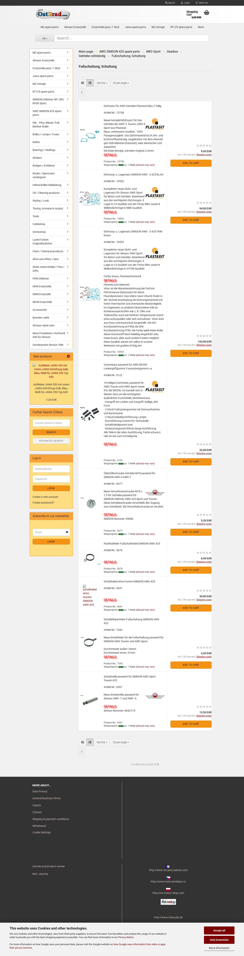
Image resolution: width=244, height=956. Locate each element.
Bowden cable (41, 317)
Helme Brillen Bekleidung (47, 185)
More (201, 27)
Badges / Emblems (44, 165)
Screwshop (39, 231)
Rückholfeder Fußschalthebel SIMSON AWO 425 (132, 543)
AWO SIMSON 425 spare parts (47, 113)
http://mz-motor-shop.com (168, 892)
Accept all (219, 930)
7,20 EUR (51, 399)
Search (171, 3)
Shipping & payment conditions (50, 819)
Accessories (40, 309)
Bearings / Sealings (44, 149)
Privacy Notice (126, 937)
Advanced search (51, 441)
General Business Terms (46, 798)
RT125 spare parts (181, 27)
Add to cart (191, 163)
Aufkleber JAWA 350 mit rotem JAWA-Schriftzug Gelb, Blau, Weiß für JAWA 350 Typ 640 (51, 388)
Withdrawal (39, 825)
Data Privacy (39, 791)
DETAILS (110, 155)
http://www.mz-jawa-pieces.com (168, 870)
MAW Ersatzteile (42, 301)
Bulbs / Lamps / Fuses (46, 134)
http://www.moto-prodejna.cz (168, 881)
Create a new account (45, 496)
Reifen (36, 142)
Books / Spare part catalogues (44, 175)
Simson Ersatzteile (75, 27)
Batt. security (40, 873)
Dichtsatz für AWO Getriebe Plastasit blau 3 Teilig (132, 105)
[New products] (68, 356)
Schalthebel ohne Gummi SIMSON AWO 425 (129, 581)
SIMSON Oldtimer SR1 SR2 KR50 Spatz (48, 101)
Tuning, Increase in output (48, 208)
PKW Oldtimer (41, 278)
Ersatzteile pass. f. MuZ (105, 27)
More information (219, 948)
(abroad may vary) (145, 165)
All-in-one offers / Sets (46, 259)
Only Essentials (219, 939)
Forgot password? (43, 502)
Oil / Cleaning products (46, 192)
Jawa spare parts (135, 27)
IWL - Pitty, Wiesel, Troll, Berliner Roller (46, 124)
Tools (36, 216)
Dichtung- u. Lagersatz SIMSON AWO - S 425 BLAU (133, 174)
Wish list (203, 3)
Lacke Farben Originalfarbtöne (42, 241)
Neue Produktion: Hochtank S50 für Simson (49, 335)
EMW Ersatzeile (42, 294)
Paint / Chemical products (48, 251)
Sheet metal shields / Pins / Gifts (48, 268)
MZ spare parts (50, 27)
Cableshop (39, 224)
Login (186, 3)
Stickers (37, 157)
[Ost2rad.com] (52, 14)
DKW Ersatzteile (42, 286)
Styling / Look (41, 200)
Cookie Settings (41, 832)
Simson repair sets (43, 325)
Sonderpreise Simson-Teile (48, 344)
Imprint (36, 805)
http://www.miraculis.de (168, 917)
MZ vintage (158, 27)
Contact (37, 812)
